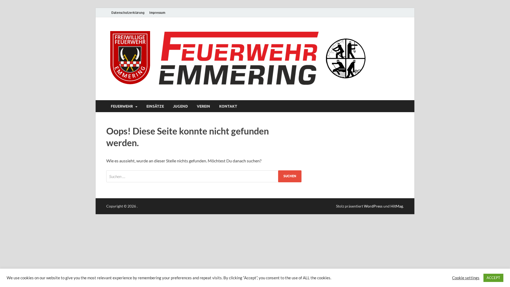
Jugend (180, 106)
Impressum (157, 13)
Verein (203, 106)
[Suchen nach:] (203, 176)
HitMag (396, 206)
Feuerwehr (122, 106)
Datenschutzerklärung (127, 13)
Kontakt (228, 106)
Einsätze (155, 106)
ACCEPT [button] (493, 278)
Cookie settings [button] (465, 278)
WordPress (373, 206)
